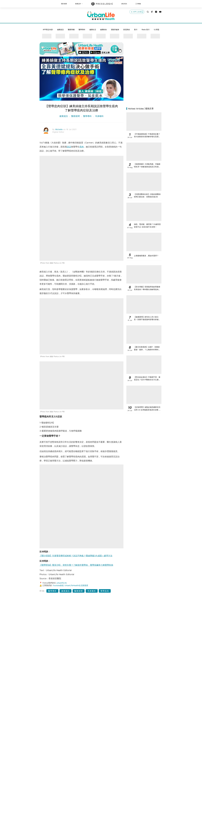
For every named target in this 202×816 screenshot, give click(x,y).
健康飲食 (103, 30)
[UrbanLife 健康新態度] (101, 16)
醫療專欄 (71, 30)
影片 (135, 30)
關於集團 (64, 4)
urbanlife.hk (61, 583)
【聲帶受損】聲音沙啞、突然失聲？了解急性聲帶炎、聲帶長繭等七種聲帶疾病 (76, 565)
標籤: (43, 591)
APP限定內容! (48, 30)
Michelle (59, 129)
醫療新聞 (75, 116)
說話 (69, 147)
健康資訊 (60, 30)
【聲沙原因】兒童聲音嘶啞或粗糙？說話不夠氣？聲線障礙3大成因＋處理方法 (76, 555)
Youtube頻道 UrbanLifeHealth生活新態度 (70, 585)
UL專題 (156, 30)
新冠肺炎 (126, 30)
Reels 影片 (146, 30)
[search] (148, 12)
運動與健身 (115, 30)
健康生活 (92, 30)
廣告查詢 (124, 4)
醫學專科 (82, 30)
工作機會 (138, 4)
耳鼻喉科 (99, 116)
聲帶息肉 (105, 591)
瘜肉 (81, 147)
